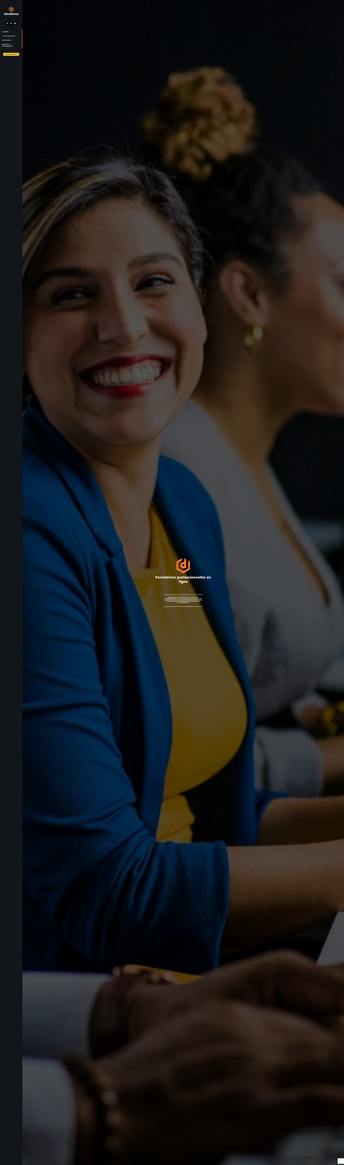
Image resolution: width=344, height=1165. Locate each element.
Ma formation (6, 40)
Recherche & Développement (7, 45)
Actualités (5, 32)
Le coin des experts (8, 36)
